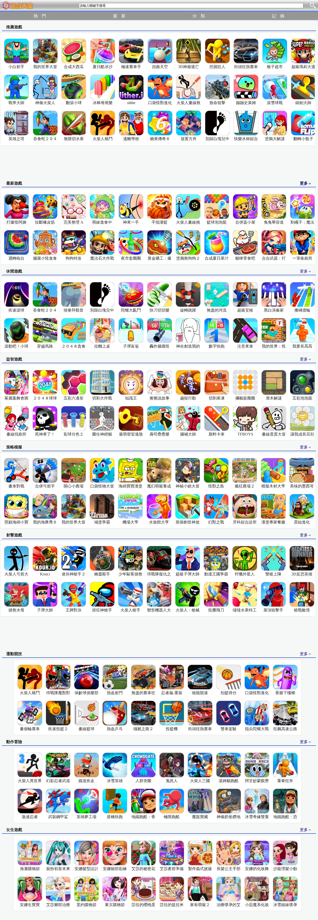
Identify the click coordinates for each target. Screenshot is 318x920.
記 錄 (278, 16)
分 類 (199, 16)
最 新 (119, 16)
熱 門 (40, 16)
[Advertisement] (159, 163)
